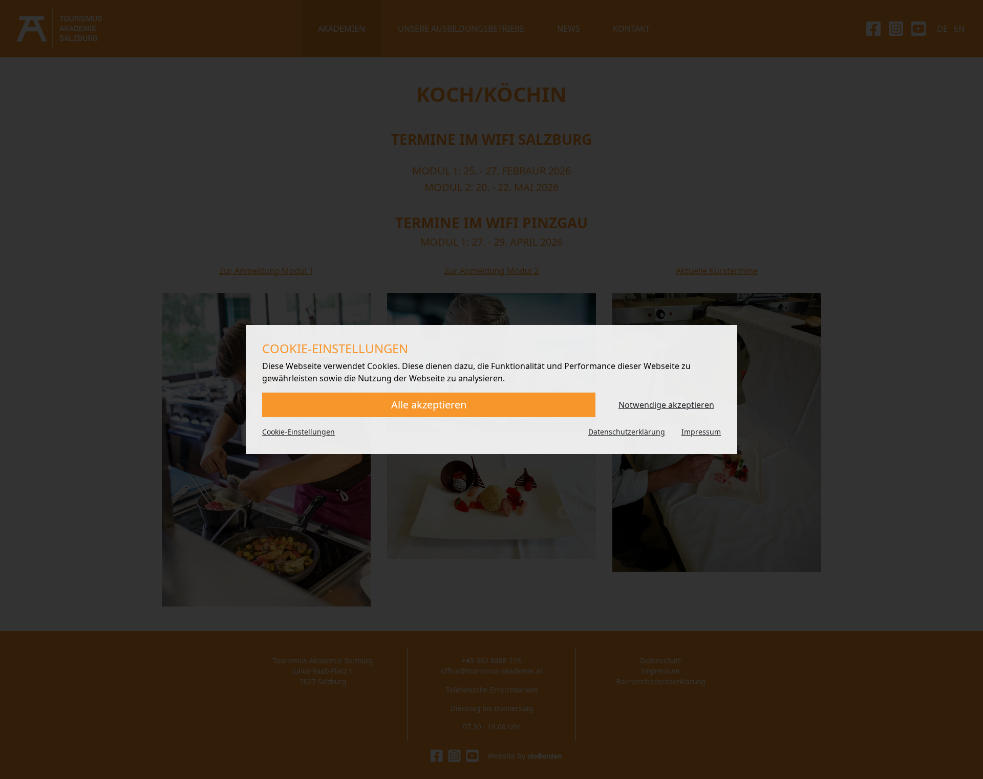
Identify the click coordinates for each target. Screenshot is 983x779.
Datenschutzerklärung (626, 432)
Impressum (701, 432)
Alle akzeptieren (428, 405)
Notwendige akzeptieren (666, 404)
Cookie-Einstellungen (298, 432)
